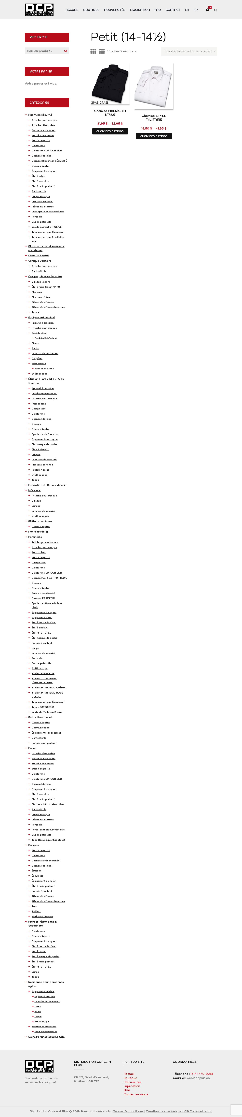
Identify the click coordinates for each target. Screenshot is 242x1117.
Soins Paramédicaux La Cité (46, 1036)
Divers (35, 343)
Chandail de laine (41, 155)
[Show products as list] (102, 51)
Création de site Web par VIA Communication (179, 1111)
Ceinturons (38, 145)
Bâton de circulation (43, 130)
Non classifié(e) (38, 531)
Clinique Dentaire (39, 260)
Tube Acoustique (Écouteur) (48, 839)
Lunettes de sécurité (44, 459)
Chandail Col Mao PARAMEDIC (49, 577)
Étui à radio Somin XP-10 (46, 286)
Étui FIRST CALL (41, 632)
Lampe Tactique (41, 196)
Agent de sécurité (40, 114)
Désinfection (39, 333)
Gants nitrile (39, 191)
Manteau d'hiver (41, 297)
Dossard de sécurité (43, 593)
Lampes (36, 454)
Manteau (37, 291)
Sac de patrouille (41, 221)
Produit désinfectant (46, 338)
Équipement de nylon (44, 171)
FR (196, 10)
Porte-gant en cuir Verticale (48, 829)
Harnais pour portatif (44, 742)
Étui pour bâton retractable (48, 804)
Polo (34, 906)
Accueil (72, 10)
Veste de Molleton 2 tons (47, 712)
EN (187, 10)
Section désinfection (44, 1026)
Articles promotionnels (45, 542)
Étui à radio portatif (43, 186)
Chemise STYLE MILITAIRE (154, 117)
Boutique (91, 10)
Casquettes (39, 408)
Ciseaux (36, 423)
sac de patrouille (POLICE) (47, 226)
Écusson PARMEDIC (43, 598)
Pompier (33, 845)
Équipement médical (41, 317)
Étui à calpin (38, 175)
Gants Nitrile (39, 271)
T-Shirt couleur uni (43, 673)
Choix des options (110, 131)
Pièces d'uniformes (43, 206)
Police (32, 748)
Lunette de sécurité (43, 510)
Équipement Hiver (42, 617)
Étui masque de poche (44, 444)
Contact (173, 10)
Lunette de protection (45, 353)
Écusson (36, 870)
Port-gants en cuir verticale (48, 211)
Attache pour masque (44, 120)
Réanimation (39, 363)
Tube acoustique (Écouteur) (48, 232)
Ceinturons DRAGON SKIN (47, 150)
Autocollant (39, 403)
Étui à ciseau (39, 951)
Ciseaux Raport (41, 281)
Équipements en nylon (45, 439)
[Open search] (215, 10)
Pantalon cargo (40, 469)
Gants (35, 348)
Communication (41, 727)
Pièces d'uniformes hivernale (48, 307)
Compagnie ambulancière (45, 276)
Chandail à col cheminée (46, 860)
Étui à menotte (40, 181)
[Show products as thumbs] (93, 51)
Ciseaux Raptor (41, 165)
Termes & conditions (128, 1111)
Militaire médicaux (40, 521)
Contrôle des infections (47, 1001)
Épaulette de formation (45, 434)
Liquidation (140, 10)
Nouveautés (114, 10)
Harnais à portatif (42, 642)
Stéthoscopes (40, 515)
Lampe (35, 648)
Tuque (35, 312)
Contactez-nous (135, 1094)
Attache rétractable (43, 125)
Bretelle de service (43, 135)
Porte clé (37, 216)
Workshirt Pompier (42, 916)
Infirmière (34, 490)
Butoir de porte (41, 140)
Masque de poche (44, 368)
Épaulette (37, 875)
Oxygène (37, 358)
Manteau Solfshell (42, 201)
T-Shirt (36, 911)
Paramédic (35, 536)
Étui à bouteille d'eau (44, 622)
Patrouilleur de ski (40, 717)
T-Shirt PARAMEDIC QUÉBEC (49, 687)
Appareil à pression (43, 322)
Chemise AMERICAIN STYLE (110, 112)
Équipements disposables (46, 732)
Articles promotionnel (44, 393)
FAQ (158, 10)
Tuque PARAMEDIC (43, 707)
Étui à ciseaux (39, 627)
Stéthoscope (39, 373)
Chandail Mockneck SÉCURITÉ (49, 160)
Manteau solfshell (42, 464)
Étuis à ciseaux (40, 449)
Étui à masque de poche (45, 956)
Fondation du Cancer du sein (47, 485)
